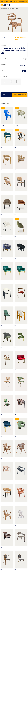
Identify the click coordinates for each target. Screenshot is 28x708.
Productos (5, 8)
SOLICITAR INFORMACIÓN (19, 94)
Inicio (2, 8)
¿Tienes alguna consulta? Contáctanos (8, 1)
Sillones (9, 8)
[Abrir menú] (26, 5)
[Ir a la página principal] (6, 5)
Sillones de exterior (15, 8)
